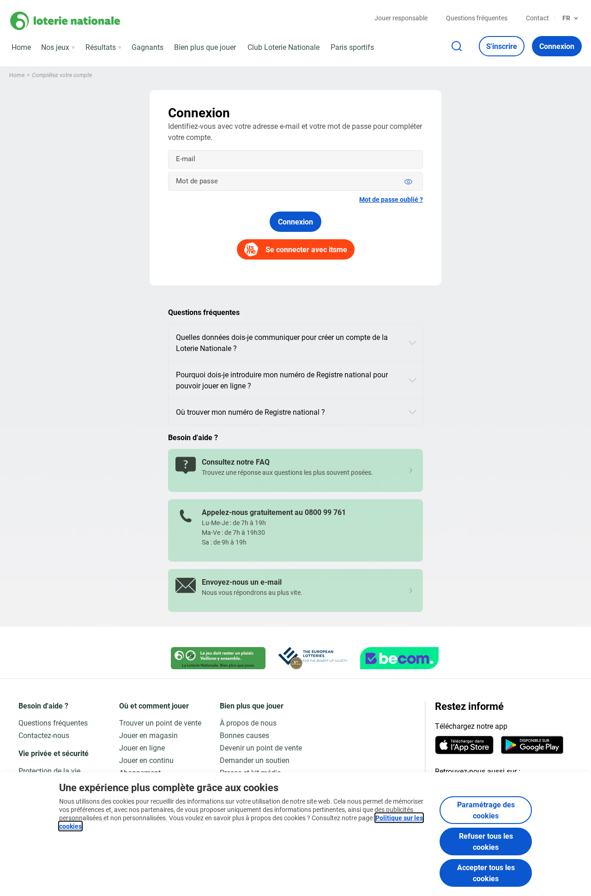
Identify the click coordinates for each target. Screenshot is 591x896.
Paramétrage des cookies (486, 809)
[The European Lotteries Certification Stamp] (312, 658)
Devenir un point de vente (261, 747)
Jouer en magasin (148, 735)
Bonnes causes (244, 735)
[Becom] (399, 658)
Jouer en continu (146, 760)
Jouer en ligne (142, 747)
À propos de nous (248, 722)
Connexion (295, 221)
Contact (537, 17)
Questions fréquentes (476, 17)
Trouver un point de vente (160, 722)
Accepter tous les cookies (486, 872)
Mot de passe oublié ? (391, 199)
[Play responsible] (218, 658)
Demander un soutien (254, 760)
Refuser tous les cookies (486, 841)
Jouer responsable (401, 17)
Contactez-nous (43, 735)
